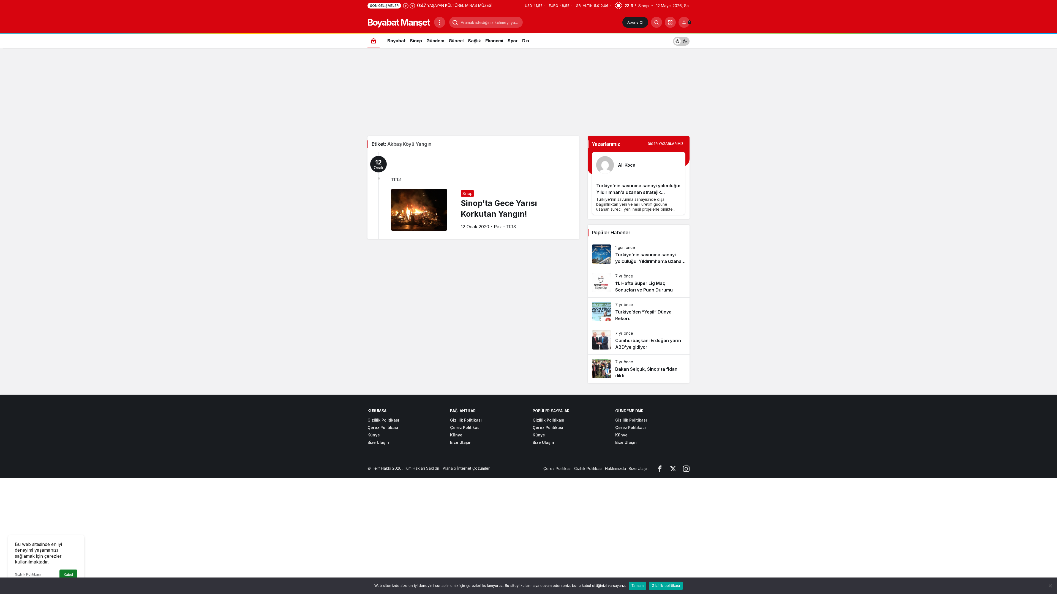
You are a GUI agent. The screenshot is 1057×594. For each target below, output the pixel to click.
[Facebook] (659, 468)
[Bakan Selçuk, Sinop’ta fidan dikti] (639, 369)
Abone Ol (635, 22)
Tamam (637, 585)
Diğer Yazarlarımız (665, 144)
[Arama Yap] (656, 22)
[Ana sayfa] (373, 40)
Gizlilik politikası (666, 585)
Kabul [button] (68, 575)
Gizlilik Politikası (28, 574)
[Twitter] (673, 468)
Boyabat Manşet (398, 22)
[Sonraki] (412, 5)
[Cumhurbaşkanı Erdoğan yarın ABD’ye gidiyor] (639, 340)
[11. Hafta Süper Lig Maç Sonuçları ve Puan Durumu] (639, 283)
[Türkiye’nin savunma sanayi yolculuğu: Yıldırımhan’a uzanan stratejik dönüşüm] (639, 254)
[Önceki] (405, 5)
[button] (670, 22)
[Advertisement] (528, 94)
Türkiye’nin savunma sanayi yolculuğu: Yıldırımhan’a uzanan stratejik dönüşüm (638, 192)
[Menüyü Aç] (439, 22)
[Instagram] (686, 468)
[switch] (681, 40)
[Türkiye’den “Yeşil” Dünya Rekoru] (639, 312)
